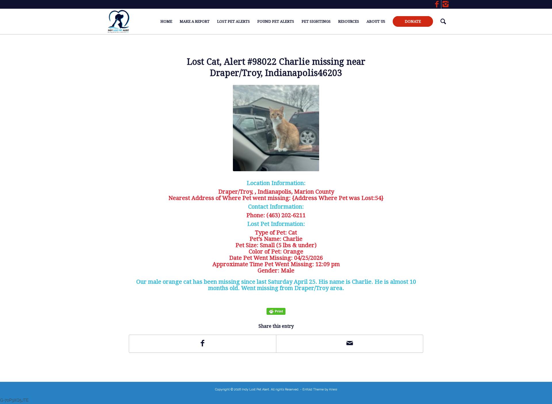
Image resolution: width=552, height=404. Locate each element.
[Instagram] (445, 4)
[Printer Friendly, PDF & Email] (276, 311)
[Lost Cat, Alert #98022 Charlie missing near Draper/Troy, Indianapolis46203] (276, 128)
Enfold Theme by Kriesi (319, 389)
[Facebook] (437, 4)
